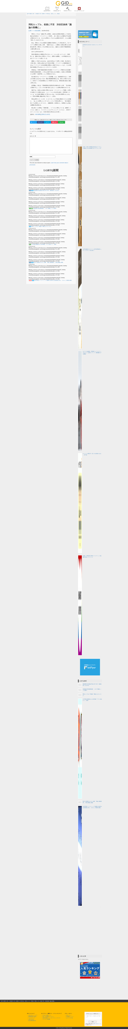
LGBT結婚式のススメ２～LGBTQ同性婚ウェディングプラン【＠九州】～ (92, 250)
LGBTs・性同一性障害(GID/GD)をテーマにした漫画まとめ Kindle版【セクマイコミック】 (92, 147)
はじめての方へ (47, 10)
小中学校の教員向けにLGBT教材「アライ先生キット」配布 (43, 244)
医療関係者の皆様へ (32, 1016)
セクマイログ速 (69, 1017)
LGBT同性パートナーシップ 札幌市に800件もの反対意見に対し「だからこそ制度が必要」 (53, 280)
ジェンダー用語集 (46, 1019)
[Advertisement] (90, 21)
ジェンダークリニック (79, 10)
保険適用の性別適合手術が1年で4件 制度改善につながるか (46, 190)
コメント (33, 136)
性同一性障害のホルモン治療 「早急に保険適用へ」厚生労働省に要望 (48, 262)
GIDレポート (69, 1015)
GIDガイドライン (68, 10)
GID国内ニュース (69, 1016)
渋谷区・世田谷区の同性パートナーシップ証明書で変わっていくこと (92, 556)
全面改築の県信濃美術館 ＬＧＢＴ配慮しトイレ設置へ (45, 208)
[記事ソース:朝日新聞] (34, 30)
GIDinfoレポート (57, 10)
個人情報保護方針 (32, 1020)
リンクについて (31, 1017)
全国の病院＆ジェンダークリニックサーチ (51, 1017)
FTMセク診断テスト (47, 1015)
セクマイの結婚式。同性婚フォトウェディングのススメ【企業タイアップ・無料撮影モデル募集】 (92, 352)
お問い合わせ (31, 1019)
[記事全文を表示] (45, 114)
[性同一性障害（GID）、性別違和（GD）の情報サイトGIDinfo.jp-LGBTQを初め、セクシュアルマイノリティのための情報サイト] (64, 1)
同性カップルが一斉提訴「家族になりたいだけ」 (41, 226)
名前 (31, 156)
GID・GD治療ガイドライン (48, 1016)
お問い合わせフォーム (97, 1023)
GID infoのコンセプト (33, 1015)
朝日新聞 (37, 114)
